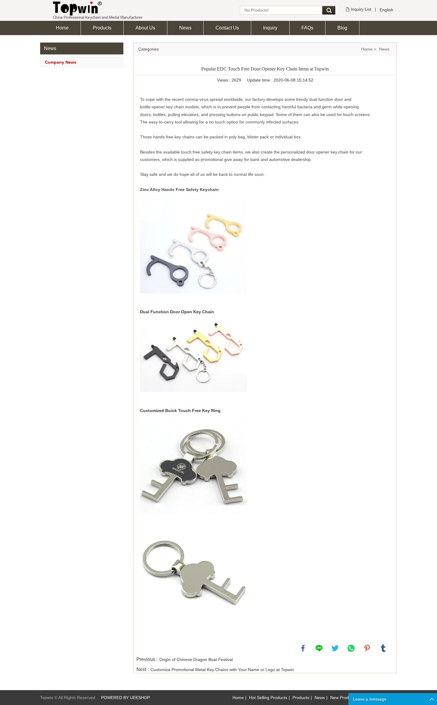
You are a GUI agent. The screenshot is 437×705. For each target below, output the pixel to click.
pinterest (367, 648)
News (185, 27)
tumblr (383, 648)
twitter (335, 648)
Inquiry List (361, 9)
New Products (343, 697)
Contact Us (227, 27)
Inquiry (270, 27)
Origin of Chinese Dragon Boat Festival (196, 659)
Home (62, 27)
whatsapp (351, 648)
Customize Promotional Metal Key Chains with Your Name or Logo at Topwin (222, 669)
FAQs (307, 27)
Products (102, 27)
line (319, 648)
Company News (60, 62)
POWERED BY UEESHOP (125, 697)
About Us (145, 27)
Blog (342, 27)
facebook (302, 648)
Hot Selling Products (268, 697)
